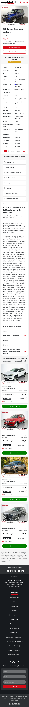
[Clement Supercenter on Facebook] (7, 571)
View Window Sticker (14, 151)
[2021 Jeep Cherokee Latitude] (14, 374)
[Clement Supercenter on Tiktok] (18, 571)
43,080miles (23, 530)
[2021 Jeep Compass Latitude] (14, 467)
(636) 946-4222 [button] (15, 586)
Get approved (14, 606)
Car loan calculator (14, 615)
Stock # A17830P (6, 386)
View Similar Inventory (14, 52)
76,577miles (23, 483)
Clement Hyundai (14, 646)
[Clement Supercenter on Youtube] (11, 571)
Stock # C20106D (6, 433)
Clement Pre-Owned (13, 650)
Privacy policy (14, 624)
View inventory (14, 597)
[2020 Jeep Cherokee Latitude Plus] (14, 514)
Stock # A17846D (6, 526)
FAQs (14, 602)
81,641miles (23, 437)
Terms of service (14, 628)
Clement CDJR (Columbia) (13, 637)
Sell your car (14, 619)
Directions (14, 610)
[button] (21, 2)
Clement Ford (13, 632)
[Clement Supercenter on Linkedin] (22, 571)
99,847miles (23, 390)
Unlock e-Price (15, 406)
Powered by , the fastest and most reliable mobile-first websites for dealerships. (14, 698)
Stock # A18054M (6, 479)
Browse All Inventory (14, 47)
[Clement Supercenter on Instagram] (14, 571)
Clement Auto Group (13, 654)
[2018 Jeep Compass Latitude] (14, 421)
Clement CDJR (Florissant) (13, 641)
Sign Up (14, 686)
